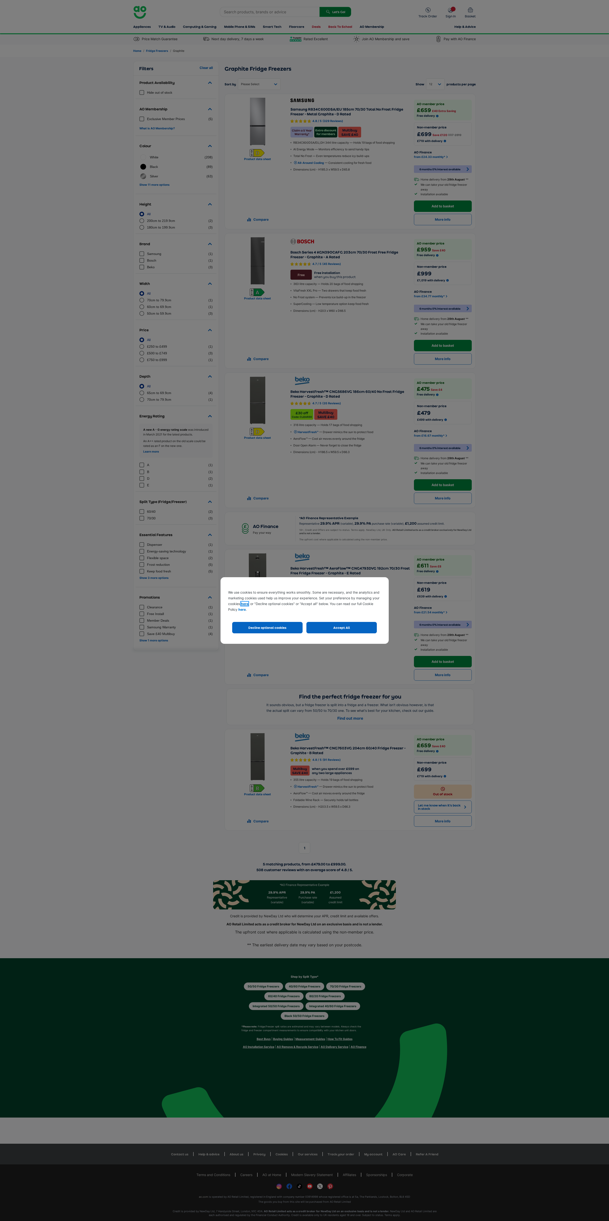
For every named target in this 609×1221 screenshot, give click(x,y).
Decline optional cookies (267, 627)
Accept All (341, 627)
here (244, 604)
